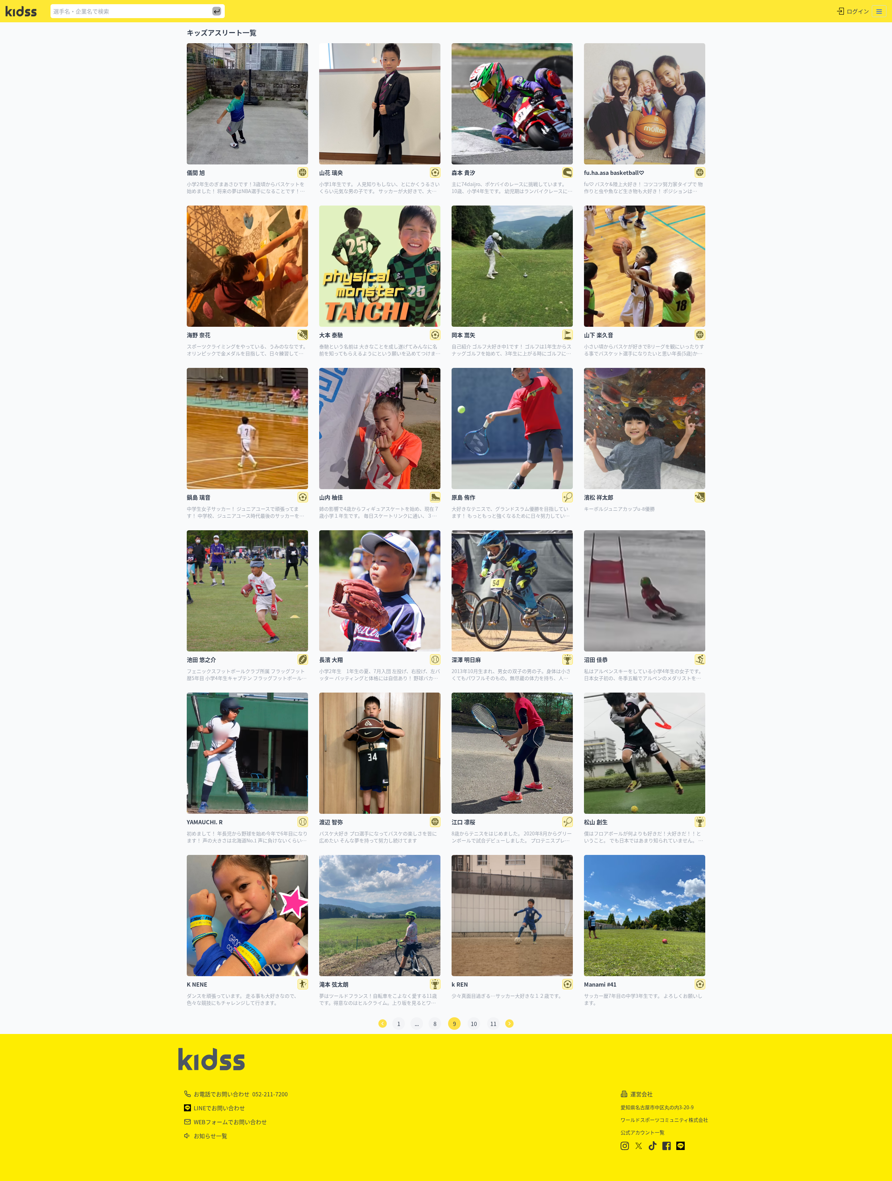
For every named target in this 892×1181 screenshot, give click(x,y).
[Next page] (509, 1023)
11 (493, 1023)
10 (474, 1023)
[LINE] (680, 1146)
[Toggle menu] (879, 11)
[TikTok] (652, 1145)
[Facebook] (666, 1146)
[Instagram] (625, 1146)
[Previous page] (382, 1023)
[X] (639, 1146)
